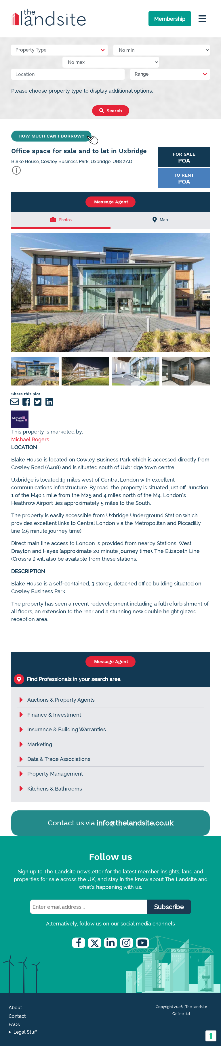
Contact (17, 1016)
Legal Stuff (25, 1032)
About (15, 1007)
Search (113, 110)
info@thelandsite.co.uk (135, 822)
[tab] (60, 220)
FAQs (14, 1024)
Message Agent (110, 202)
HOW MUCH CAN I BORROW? (51, 136)
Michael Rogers (30, 439)
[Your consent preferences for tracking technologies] (210, 1035)
